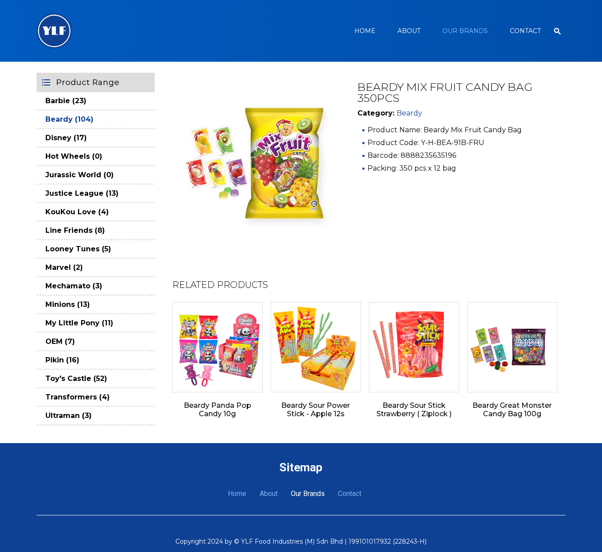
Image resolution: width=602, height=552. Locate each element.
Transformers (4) (77, 397)
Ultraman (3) (68, 415)
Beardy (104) (69, 119)
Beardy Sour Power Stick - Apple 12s (315, 409)
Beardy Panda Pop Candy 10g (217, 409)
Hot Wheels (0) (73, 156)
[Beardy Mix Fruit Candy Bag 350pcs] (253, 163)
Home (364, 31)
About (409, 31)
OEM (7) (60, 341)
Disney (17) (66, 138)
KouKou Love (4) (77, 212)
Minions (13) (67, 304)
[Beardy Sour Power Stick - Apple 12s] (315, 347)
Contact (525, 31)
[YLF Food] (54, 30)
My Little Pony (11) (79, 323)
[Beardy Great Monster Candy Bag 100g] (512, 347)
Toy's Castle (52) (76, 378)
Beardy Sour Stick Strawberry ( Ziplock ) (414, 409)
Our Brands (465, 31)
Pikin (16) (62, 360)
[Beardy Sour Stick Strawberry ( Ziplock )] (414, 347)
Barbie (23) (65, 101)
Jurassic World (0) (79, 175)
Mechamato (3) (73, 286)
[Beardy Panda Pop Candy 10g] (217, 347)
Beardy (409, 113)
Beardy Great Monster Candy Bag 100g (512, 409)
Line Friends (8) (75, 230)
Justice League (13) (82, 193)
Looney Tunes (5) (78, 249)
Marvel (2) (64, 267)
